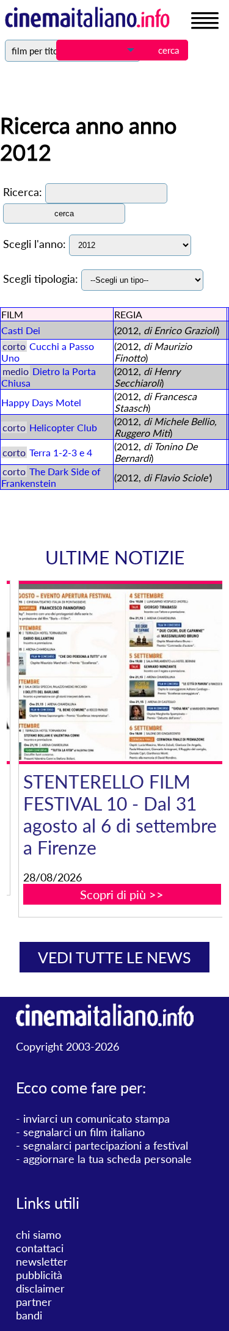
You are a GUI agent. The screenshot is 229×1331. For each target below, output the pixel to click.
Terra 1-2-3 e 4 (60, 452)
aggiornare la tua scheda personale (107, 1158)
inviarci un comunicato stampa (96, 1118)
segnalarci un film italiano (84, 1132)
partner (34, 1301)
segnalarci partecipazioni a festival (105, 1145)
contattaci (40, 1248)
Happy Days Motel (41, 402)
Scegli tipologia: (40, 278)
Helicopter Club (63, 427)
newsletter (42, 1261)
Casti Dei (20, 330)
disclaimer (40, 1288)
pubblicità (39, 1275)
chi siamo (38, 1234)
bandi (29, 1315)
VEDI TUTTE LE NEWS (114, 957)
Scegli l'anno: (34, 243)
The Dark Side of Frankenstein (51, 477)
